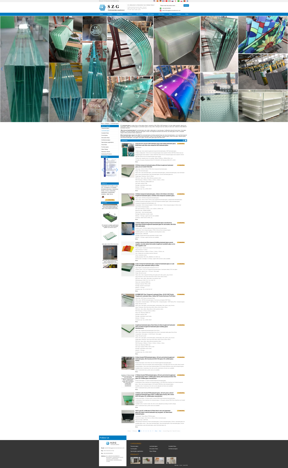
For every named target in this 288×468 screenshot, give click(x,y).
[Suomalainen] (187, 1)
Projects (130, 14)
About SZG (120, 14)
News (170, 14)
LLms (180, 465)
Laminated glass (105, 130)
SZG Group (151, 14)
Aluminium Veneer (105, 151)
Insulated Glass (105, 133)
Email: (102, 448)
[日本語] (175, 1)
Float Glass (104, 144)
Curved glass (104, 135)
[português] (184, 1)
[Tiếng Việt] (166, 1)
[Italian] (169, 1)
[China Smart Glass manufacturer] (171, 463)
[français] (163, 1)
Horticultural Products (106, 154)
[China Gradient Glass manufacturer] (159, 463)
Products (110, 14)
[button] (286, 69)
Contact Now (110, 200)
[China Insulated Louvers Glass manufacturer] (135, 463)
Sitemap (176, 465)
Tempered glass (105, 128)
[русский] (172, 1)
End (160, 431)
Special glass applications (107, 142)
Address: (103, 456)
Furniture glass (105, 147)
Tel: (102, 453)
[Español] (157, 1)
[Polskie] (181, 1)
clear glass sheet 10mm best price (110, 229)
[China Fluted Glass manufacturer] (147, 463)
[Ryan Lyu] (103, 197)
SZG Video (161, 14)
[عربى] (178, 1)
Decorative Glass (105, 137)
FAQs (186, 14)
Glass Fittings (104, 149)
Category (107, 123)
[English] (154, 1)
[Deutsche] (160, 1)
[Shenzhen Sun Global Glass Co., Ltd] (112, 10)
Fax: (102, 450)
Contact (179, 14)
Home (101, 14)
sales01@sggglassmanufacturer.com (171, 10)
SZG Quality (139, 14)
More (136, 161)
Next (156, 431)
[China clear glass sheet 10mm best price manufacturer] (110, 228)
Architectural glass (105, 140)
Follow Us (104, 438)
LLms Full (185, 465)
